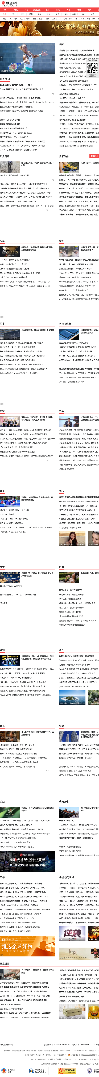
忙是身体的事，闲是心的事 (70, 851)
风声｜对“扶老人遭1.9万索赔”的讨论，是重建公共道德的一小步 (25, 193)
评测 (48, 14)
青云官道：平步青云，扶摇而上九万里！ (16, 931)
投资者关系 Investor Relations (57, 1044)
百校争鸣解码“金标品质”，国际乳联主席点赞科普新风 (21, 829)
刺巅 (34, 922)
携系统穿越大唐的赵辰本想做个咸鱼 (73, 909)
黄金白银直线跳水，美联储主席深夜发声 (75, 268)
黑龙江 (41, 19)
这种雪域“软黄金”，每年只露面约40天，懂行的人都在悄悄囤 (24, 983)
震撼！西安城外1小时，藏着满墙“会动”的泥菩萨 (78, 833)
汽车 (61, 410)
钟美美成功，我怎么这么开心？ (72, 607)
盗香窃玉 (93, 909)
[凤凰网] (9, 6)
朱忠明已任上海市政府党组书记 (72, 98)
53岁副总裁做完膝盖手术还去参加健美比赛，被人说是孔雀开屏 (25, 188)
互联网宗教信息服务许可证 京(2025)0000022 (59, 1064)
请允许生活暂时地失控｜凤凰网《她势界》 (17, 825)
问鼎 (46, 896)
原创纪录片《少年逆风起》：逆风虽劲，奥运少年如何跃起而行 (25, 833)
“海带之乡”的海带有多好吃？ (11, 1004)
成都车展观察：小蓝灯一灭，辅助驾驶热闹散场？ (79, 460)
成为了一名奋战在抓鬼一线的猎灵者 (14, 905)
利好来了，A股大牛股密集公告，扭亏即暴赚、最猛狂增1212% (25, 286)
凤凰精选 (4, 156)
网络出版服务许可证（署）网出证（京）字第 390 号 (46, 1055)
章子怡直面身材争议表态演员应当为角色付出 (77, 510)
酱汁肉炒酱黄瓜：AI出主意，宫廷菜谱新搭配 (18, 594)
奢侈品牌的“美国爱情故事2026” (72, 625)
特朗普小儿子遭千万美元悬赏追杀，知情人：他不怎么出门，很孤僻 (27, 102)
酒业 (83, 14)
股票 (30, 14)
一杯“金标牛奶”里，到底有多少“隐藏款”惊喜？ (18, 838)
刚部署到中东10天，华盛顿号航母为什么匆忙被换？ (21, 98)
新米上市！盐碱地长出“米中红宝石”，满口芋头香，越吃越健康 (25, 1013)
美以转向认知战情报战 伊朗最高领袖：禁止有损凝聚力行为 (23, 369)
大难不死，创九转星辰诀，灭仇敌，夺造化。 (77, 914)
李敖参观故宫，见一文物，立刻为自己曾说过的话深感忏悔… (24, 1000)
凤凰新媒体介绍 (6, 1044)
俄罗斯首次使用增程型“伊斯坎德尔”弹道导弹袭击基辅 (21, 111)
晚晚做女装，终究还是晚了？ (71, 590)
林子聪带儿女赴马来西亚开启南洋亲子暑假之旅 (78, 505)
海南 (47, 19)
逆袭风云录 (45, 909)
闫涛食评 (3, 603)
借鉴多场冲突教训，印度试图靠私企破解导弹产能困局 (21, 342)
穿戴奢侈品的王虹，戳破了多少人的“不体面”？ (78, 620)
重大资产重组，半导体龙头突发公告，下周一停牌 (20, 273)
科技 (26, 10)
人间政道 (34, 905)
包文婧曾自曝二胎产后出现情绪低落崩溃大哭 (77, 519)
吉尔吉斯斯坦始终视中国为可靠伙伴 (73, 81)
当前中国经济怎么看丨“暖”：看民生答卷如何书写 (79, 59)
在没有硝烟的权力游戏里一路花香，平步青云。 (19, 901)
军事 (68, 10)
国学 (66, 14)
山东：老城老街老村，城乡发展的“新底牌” (76, 146)
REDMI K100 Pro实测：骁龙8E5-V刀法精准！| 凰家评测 (23, 682)
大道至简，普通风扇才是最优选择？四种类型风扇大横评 (22, 690)
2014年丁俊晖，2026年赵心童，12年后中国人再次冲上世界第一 (26, 527)
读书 (57, 14)
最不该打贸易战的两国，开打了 (16, 85)
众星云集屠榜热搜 (66, 469)
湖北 (88, 19)
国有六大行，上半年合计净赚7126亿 (74, 290)
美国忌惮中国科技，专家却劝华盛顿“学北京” (77, 286)
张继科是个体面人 (7, 514)
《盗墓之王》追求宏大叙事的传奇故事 (15, 922)
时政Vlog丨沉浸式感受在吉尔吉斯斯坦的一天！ (78, 85)
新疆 (34, 19)
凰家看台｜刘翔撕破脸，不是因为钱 (14, 175)
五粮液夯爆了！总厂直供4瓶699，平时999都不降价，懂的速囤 (25, 996)
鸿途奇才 (37, 914)
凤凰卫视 (36, 10)
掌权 (43, 888)
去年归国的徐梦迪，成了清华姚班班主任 (75, 351)
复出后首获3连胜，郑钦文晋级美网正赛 (17, 71)
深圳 (65, 19)
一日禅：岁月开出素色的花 (70, 846)
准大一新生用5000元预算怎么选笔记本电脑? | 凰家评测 (22, 673)
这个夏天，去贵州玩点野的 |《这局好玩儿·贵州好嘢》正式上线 (25, 430)
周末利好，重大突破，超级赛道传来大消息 (76, 264)
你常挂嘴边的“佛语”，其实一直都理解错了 (76, 838)
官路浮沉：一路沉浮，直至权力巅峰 (73, 901)
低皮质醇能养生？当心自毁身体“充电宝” (75, 771)
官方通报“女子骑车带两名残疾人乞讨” (15, 128)
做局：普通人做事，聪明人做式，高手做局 (76, 892)
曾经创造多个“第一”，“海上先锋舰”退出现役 (17, 347)
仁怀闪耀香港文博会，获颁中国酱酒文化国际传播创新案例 (23, 443)
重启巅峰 (38, 883)
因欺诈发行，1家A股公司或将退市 (13, 277)
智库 (22, 14)
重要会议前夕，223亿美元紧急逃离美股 (75, 277)
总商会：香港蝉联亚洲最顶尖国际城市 (74, 664)
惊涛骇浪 (43, 901)
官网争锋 (93, 901)
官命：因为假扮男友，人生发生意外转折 (16, 883)
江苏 (70, 19)
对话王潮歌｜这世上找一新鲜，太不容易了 (17, 745)
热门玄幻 (69, 877)
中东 (10, 19)
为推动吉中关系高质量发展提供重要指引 (75, 54)
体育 (79, 10)
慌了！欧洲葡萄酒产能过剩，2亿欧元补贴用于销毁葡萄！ (23, 356)
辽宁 (21, 19)
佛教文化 (75, 14)
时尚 (58, 10)
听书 (2, 877)
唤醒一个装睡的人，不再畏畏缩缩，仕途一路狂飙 (79, 922)
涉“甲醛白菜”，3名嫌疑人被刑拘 (72, 120)
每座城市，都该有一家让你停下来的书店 (16, 749)
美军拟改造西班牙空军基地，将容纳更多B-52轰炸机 (21, 351)
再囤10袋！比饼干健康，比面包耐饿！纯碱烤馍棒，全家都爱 (24, 1017)
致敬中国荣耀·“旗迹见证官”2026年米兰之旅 (17, 451)
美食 (2, 566)
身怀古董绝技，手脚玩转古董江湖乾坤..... (76, 918)
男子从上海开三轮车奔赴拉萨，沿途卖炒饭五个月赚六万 (22, 141)
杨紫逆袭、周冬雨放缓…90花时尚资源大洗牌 (77, 603)
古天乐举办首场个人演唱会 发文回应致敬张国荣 (78, 514)
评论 (13, 14)
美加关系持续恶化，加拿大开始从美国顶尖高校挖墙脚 (21, 89)
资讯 (5, 10)
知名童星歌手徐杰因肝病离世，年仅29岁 (75, 758)
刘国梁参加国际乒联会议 (10, 124)
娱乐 (47, 10)
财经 (16, 10)
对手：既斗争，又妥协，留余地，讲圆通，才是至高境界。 (23, 892)
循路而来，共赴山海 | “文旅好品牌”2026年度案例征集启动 (23, 434)
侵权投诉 (92, 1050)
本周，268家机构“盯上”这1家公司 (13, 264)
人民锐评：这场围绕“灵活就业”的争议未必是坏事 (79, 115)
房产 (61, 649)
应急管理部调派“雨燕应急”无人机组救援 (75, 63)
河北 (76, 19)
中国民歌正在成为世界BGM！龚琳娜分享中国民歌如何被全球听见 (26, 456)
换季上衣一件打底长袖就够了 (71, 599)
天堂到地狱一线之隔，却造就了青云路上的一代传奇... (21, 896)
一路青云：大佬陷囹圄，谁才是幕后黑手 (16, 914)
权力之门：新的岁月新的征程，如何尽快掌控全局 (20, 927)
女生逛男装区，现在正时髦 (70, 612)
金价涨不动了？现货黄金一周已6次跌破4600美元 (79, 294)
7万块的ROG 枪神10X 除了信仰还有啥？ (16, 677)
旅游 (92, 14)
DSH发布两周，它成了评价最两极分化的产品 (77, 356)
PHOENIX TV (86, 1044)
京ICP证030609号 (38, 1059)
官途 (97, 892)
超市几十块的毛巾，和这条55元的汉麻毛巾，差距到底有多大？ (25, 282)
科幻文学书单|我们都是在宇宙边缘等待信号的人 (19, 753)
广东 (59, 19)
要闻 (61, 44)
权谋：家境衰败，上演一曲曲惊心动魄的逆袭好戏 (20, 909)
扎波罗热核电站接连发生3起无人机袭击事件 (17, 360)
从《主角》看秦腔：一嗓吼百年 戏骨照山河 (17, 766)
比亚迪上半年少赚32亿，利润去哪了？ (74, 342)
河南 (82, 19)
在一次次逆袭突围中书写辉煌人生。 (14, 918)
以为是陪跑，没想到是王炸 (70, 527)
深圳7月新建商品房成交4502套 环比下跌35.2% (78, 682)
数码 (39, 14)
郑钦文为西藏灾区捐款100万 (11, 523)
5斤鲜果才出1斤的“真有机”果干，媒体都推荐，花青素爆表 (23, 758)
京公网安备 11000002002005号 (84, 1055)
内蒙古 (28, 19)
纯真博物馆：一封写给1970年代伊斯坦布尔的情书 (20, 762)
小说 (61, 877)
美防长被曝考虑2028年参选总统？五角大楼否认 (19, 373)
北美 (15, 19)
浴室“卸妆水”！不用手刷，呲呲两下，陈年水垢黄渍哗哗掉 (23, 991)
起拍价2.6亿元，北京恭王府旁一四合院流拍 (76, 656)
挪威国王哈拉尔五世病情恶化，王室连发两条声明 (79, 766)
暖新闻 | (62, 137)
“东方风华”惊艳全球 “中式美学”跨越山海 (75, 76)
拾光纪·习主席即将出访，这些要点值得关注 (76, 50)
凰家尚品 (64, 156)
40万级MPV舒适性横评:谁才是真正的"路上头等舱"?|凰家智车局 (25, 695)
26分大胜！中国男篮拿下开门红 (13, 531)
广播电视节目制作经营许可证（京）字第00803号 (68, 1059)
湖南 (94, 19)
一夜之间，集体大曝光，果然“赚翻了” (15, 260)
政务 (90, 10)
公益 (2, 801)
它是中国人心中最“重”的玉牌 (11, 1009)
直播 (4, 14)
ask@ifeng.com (80, 1050)
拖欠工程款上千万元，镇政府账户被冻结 (16, 133)
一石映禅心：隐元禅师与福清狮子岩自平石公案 (78, 825)
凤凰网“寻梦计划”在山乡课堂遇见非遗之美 (17, 846)
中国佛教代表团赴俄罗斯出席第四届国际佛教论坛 (79, 829)
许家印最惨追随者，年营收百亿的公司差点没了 (19, 201)
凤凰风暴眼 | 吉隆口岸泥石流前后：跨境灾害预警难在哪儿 (23, 184)
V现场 (68, 323)
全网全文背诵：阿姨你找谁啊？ (72, 594)
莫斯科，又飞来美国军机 (10, 119)
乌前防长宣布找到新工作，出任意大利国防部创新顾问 (21, 364)
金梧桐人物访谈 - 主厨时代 (11, 586)
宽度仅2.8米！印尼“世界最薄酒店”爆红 (74, 686)
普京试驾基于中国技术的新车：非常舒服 (16, 106)
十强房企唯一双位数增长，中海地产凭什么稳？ (78, 673)
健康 (61, 725)
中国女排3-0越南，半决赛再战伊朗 (14, 518)
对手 (96, 918)
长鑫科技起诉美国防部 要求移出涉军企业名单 (77, 347)
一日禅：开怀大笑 (66, 820)
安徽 (53, 19)
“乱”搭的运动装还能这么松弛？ (71, 616)
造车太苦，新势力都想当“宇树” (71, 382)
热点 (2, 78)
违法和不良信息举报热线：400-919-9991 (54, 1050)
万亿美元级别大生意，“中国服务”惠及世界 (76, 89)
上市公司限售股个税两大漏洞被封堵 (14, 268)
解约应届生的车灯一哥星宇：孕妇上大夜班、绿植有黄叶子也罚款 (26, 197)
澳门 (4, 19)
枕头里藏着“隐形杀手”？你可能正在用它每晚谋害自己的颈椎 (24, 987)
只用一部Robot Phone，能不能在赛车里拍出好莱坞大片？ (24, 686)
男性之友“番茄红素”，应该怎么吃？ (14, 137)
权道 (32, 918)
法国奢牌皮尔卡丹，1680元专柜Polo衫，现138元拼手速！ (23, 146)
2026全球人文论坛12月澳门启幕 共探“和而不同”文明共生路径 (25, 820)
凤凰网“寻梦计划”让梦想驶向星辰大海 (15, 842)
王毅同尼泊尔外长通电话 (69, 94)
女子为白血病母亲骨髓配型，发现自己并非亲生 (19, 150)
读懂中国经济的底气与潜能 (70, 67)
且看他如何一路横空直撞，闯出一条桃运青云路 (78, 896)
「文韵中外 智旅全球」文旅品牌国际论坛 (16, 447)
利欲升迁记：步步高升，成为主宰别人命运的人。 (20, 888)
